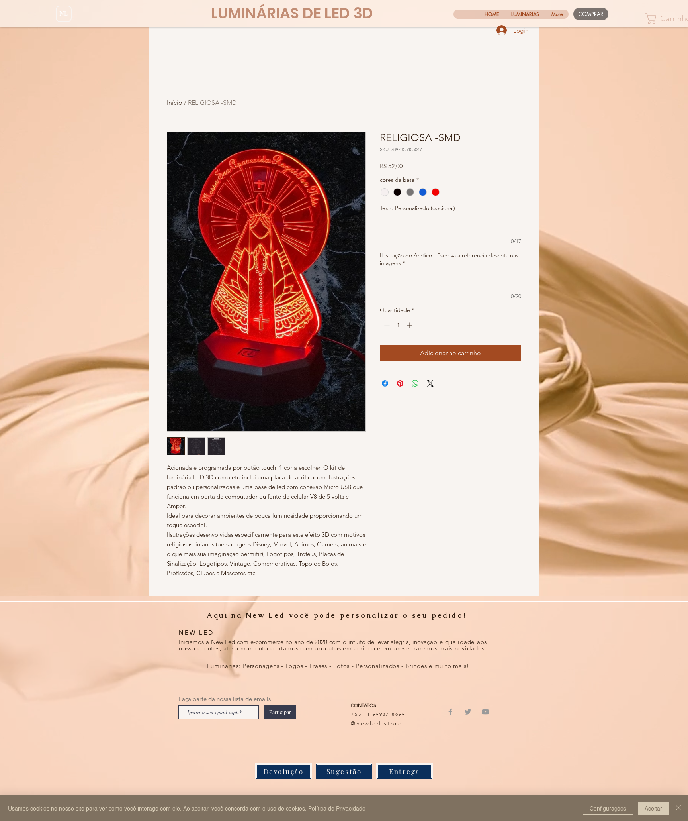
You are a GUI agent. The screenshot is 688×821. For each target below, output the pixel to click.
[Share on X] (430, 383)
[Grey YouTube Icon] (485, 711)
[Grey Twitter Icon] (467, 711)
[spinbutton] (398, 325)
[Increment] (410, 325)
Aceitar (653, 808)
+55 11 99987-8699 (378, 714)
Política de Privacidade (337, 808)
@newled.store (376, 723)
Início (174, 102)
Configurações (608, 808)
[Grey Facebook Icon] (450, 711)
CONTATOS (363, 705)
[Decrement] (386, 325)
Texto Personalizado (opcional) (417, 208)
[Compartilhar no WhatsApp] (415, 383)
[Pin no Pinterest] (400, 383)
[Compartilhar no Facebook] (385, 383)
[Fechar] (678, 808)
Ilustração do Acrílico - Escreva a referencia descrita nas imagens (449, 259)
